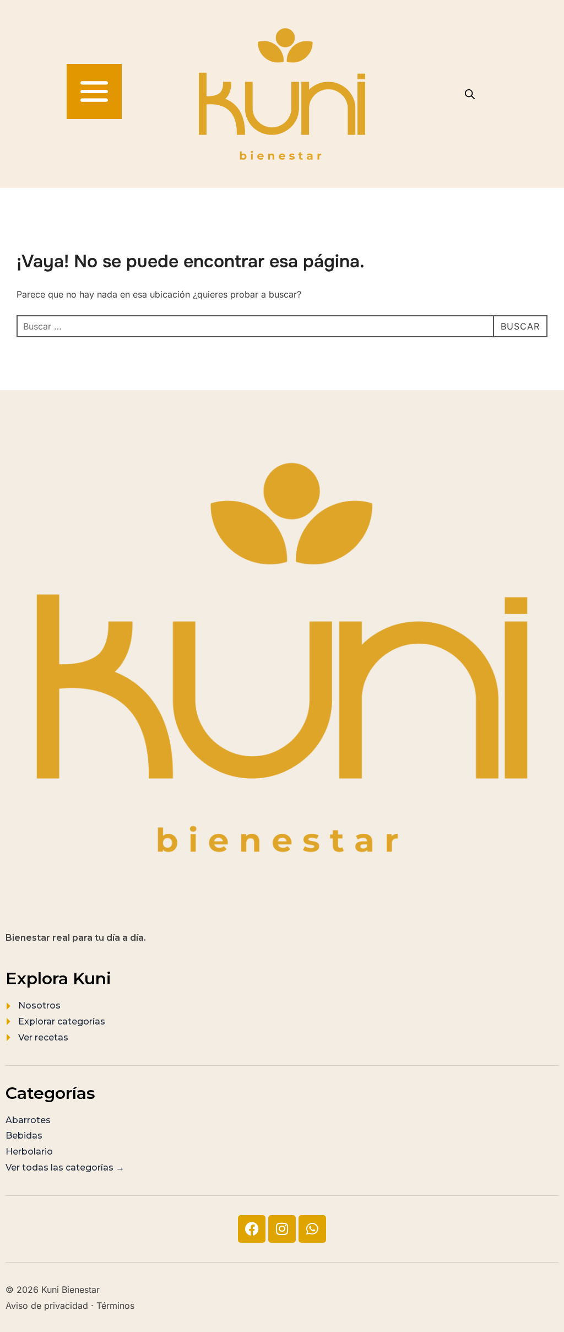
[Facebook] (251, 1229)
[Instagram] (282, 1229)
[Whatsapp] (312, 1229)
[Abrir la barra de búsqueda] (469, 94)
